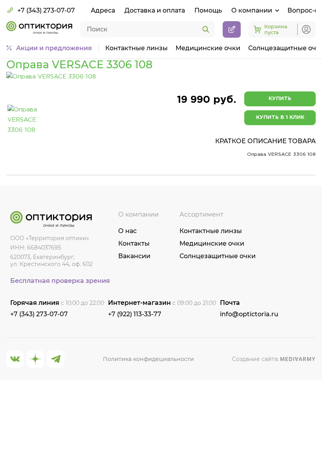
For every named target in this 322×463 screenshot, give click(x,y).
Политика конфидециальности (148, 359)
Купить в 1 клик (280, 117)
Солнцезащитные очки (217, 256)
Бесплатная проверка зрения (60, 280)
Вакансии (134, 256)
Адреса (103, 10)
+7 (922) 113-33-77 (134, 314)
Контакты (134, 243)
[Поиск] (205, 30)
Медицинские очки (208, 48)
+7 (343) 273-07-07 (46, 10)
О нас (127, 231)
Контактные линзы (136, 48)
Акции (54, 48)
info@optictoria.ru (249, 314)
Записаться (232, 29)
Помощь (208, 10)
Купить (280, 99)
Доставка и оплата (154, 10)
